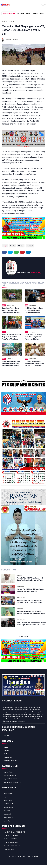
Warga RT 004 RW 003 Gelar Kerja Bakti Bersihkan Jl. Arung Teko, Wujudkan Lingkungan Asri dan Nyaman (12, 337)
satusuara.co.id (8, 807)
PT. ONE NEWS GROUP (10, 839)
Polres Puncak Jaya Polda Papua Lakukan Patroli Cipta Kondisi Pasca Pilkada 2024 (31, 624)
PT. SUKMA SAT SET (10, 849)
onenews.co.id (8, 804)
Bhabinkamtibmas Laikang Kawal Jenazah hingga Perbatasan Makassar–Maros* (34, 310)
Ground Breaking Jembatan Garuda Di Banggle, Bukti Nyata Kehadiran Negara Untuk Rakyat (11, 363)
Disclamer (7, 754)
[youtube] (18, 860)
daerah (21, 246)
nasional (11, 21)
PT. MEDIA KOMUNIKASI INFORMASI (14, 832)
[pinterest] (22, 252)
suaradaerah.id (8, 817)
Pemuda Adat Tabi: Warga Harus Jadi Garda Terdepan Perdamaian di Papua (30, 579)
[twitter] (10, 252)
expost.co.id (7, 797)
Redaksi (6, 747)
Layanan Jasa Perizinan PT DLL (13, 782)
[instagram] (15, 860)
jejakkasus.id (7, 814)
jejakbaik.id (7, 811)
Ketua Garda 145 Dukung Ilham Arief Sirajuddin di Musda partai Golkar (33, 337)
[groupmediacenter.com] (5, 6)
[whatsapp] (16, 252)
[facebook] (4, 252)
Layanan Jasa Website (10, 779)
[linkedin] (28, 252)
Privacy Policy (8, 757)
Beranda (4, 21)
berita (13, 246)
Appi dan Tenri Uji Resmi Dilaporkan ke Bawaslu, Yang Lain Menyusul (30, 590)
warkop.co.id (8, 800)
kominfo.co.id (8, 793)
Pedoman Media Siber (10, 761)
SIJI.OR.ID (6, 736)
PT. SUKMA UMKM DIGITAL (12, 846)
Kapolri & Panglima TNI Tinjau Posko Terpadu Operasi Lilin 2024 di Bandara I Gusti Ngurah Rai (30, 601)
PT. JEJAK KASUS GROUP (11, 835)
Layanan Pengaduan (10, 775)
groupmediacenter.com (30, 857)
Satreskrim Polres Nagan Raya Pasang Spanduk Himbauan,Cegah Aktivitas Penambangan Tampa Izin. (11, 310)
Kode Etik (6, 750)
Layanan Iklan (8, 772)
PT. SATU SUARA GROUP (11, 842)
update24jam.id (8, 821)
